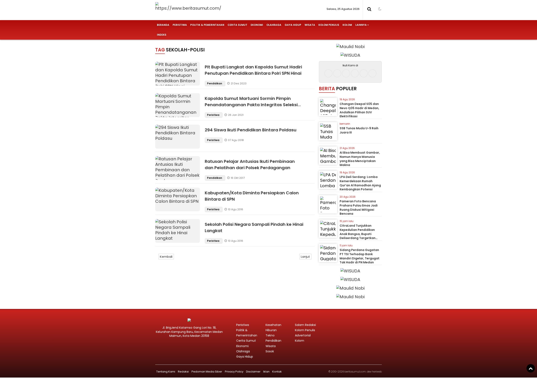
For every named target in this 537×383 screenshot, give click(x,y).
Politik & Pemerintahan (207, 25)
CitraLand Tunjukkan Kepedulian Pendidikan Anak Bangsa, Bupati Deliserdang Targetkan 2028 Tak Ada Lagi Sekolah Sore (360, 236)
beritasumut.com (355, 371)
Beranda (163, 25)
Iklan (266, 372)
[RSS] (372, 73)
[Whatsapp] (363, 73)
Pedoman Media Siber (207, 372)
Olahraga (273, 25)
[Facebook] (328, 73)
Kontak (277, 372)
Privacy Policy (234, 372)
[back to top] (531, 368)
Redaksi (183, 372)
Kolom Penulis (328, 25)
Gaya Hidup (293, 25)
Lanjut (305, 256)
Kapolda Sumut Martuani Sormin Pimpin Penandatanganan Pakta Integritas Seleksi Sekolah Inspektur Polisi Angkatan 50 (251, 104)
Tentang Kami (165, 372)
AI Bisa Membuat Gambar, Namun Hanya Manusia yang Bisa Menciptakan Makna (360, 158)
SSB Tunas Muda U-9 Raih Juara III (359, 130)
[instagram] (337, 73)
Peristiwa (180, 25)
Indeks (161, 35)
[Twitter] (346, 73)
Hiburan (271, 330)
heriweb (377, 371)
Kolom (347, 25)
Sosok (270, 351)
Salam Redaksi (305, 325)
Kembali (166, 256)
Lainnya (361, 25)
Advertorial (303, 335)
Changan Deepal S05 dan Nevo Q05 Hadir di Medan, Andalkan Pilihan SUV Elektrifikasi (359, 110)
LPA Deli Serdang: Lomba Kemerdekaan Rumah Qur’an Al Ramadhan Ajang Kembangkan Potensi (360, 183)
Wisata (310, 25)
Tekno (270, 335)
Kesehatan (273, 325)
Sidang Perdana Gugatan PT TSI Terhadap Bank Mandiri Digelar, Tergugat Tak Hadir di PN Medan (359, 256)
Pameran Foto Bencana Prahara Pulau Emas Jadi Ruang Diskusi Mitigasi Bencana (359, 207)
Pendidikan (215, 83)
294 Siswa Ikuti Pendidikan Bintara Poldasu (250, 130)
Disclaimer (253, 372)
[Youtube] (354, 73)
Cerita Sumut (237, 25)
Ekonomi (257, 25)
